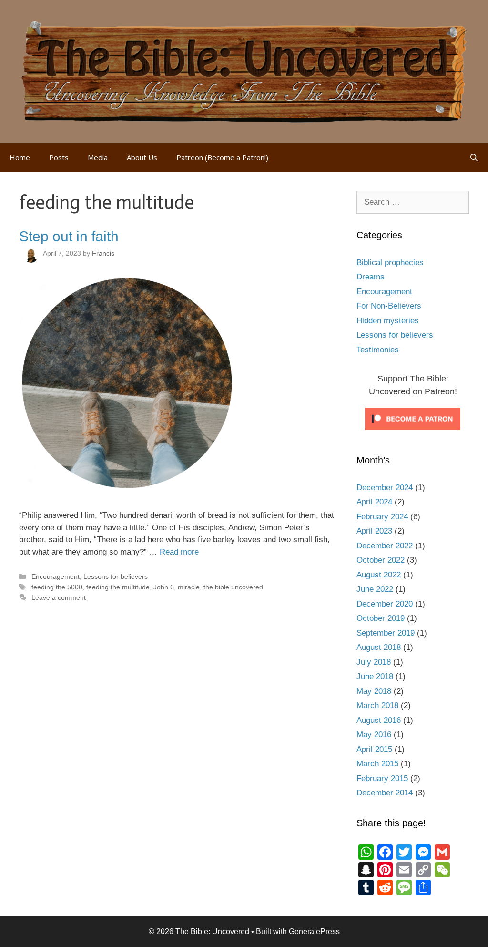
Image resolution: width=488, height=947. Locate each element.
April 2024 (374, 501)
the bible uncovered (233, 587)
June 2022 (374, 589)
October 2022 (380, 560)
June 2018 (374, 676)
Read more (179, 551)
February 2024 (382, 516)
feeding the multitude (118, 587)
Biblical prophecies (390, 262)
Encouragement (55, 576)
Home (20, 157)
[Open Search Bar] (474, 157)
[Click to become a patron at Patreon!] (412, 432)
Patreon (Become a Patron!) (222, 157)
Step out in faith (69, 236)
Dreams (370, 276)
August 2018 (378, 647)
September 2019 (385, 633)
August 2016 (378, 720)
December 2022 (384, 545)
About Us (142, 157)
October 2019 (380, 618)
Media (98, 157)
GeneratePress (314, 931)
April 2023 (374, 530)
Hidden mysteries (387, 320)
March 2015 (377, 763)
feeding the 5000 (56, 587)
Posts (59, 157)
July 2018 (373, 662)
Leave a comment (58, 597)
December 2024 (384, 487)
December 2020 (384, 603)
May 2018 (373, 691)
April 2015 (374, 749)
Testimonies (377, 349)
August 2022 (378, 574)
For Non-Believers (388, 305)
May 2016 (373, 734)
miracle (189, 587)
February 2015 (382, 778)
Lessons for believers (115, 576)
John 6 (163, 587)
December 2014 (384, 792)
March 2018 (377, 705)
